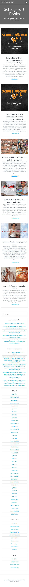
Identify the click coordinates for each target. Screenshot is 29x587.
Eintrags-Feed (14, 561)
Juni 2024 (14, 409)
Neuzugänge (14, 544)
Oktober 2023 (14, 426)
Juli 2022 (14, 455)
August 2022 (14, 452)
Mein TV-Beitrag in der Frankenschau (14, 323)
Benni (7, 2)
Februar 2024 (14, 420)
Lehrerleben (14, 538)
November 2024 (14, 397)
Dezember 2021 (15, 473)
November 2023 (14, 423)
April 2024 (14, 414)
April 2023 (14, 438)
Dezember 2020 (15, 505)
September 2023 (14, 429)
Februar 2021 (14, 499)
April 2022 (14, 464)
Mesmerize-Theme (14, 581)
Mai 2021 (14, 493)
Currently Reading (14, 526)
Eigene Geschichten (14, 532)
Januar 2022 (14, 470)
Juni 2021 (14, 491)
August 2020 (14, 514)
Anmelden (14, 559)
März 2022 (14, 467)
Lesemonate (14, 541)
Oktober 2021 (14, 479)
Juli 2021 (14, 488)
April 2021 (14, 496)
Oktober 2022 (14, 447)
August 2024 (14, 406)
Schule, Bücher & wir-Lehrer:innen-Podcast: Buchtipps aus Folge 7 (14, 60)
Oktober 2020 (14, 508)
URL (6, 352)
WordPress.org (14, 567)
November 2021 (14, 476)
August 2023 (14, 432)
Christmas (14, 523)
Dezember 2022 (15, 441)
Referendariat (14, 546)
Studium (14, 549)
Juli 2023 (14, 435)
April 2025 (14, 394)
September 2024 (14, 403)
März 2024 (14, 417)
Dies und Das (14, 529)
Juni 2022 (14, 458)
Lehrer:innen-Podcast (14, 535)
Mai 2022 (14, 461)
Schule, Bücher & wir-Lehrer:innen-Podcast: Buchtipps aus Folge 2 (14, 116)
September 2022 (14, 450)
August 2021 (14, 485)
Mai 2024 (14, 412)
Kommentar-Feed (14, 564)
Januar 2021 (14, 502)
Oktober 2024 (14, 400)
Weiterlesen (14, 79)
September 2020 (14, 511)
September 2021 (14, 482)
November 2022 (14, 444)
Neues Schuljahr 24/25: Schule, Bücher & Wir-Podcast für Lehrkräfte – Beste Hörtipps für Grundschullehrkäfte (14, 341)
